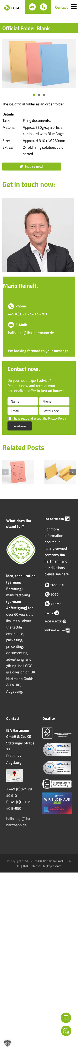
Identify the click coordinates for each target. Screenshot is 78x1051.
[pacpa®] (57, 612)
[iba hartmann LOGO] (57, 594)
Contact (61, 7)
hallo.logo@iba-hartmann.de (31, 333)
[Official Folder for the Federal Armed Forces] (18, 463)
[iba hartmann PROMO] (57, 603)
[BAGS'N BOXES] (57, 622)
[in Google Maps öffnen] (14, 772)
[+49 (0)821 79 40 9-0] (43, 6)
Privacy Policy (57, 418)
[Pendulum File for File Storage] (60, 463)
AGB (25, 866)
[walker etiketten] (57, 630)
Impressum (54, 866)
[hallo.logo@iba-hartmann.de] (32, 6)
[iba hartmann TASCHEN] (57, 584)
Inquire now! (34, 166)
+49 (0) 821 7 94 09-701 (27, 314)
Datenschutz (37, 866)
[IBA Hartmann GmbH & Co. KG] (57, 518)
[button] (5, 472)
